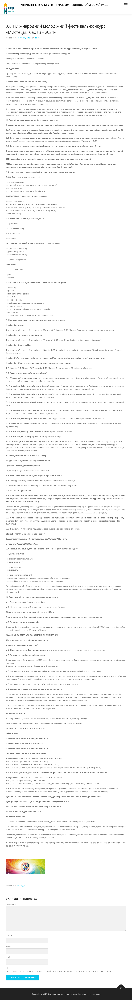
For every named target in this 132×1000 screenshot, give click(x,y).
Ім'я (9, 936)
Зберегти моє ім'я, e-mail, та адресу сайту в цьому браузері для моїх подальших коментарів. (59, 971)
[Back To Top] (121, 988)
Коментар (12, 904)
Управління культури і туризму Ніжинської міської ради (64, 4)
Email (10, 946)
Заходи (21, 886)
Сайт (9, 957)
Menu (126, 4)
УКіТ (37, 38)
